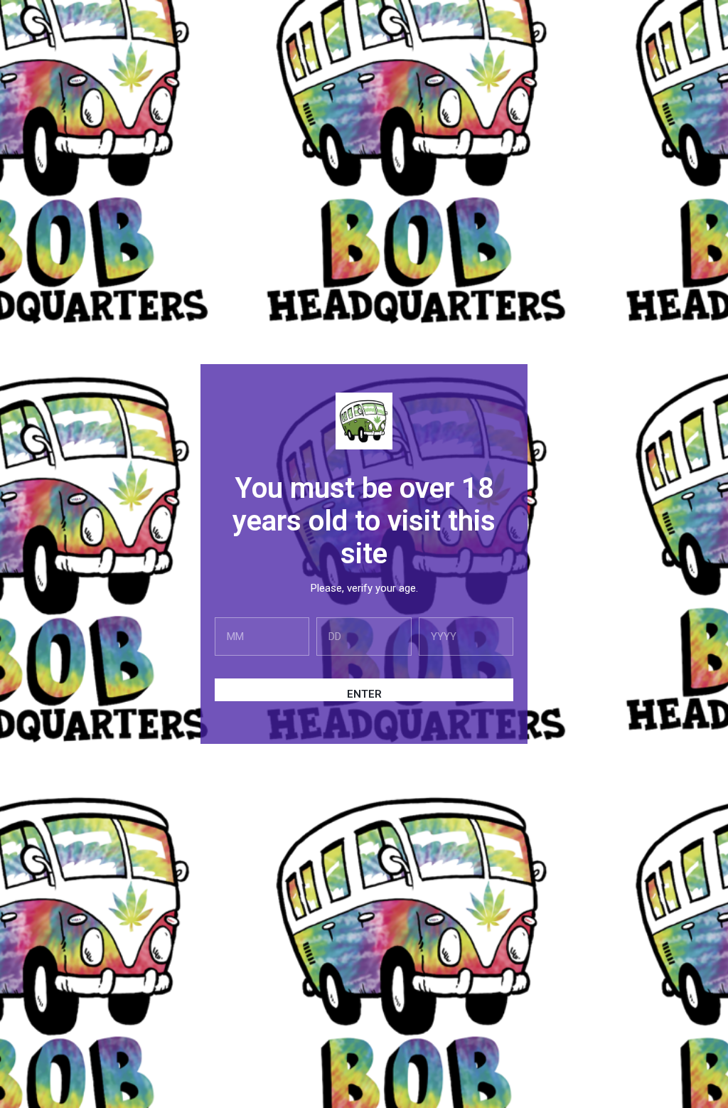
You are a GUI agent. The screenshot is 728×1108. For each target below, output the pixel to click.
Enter (364, 694)
